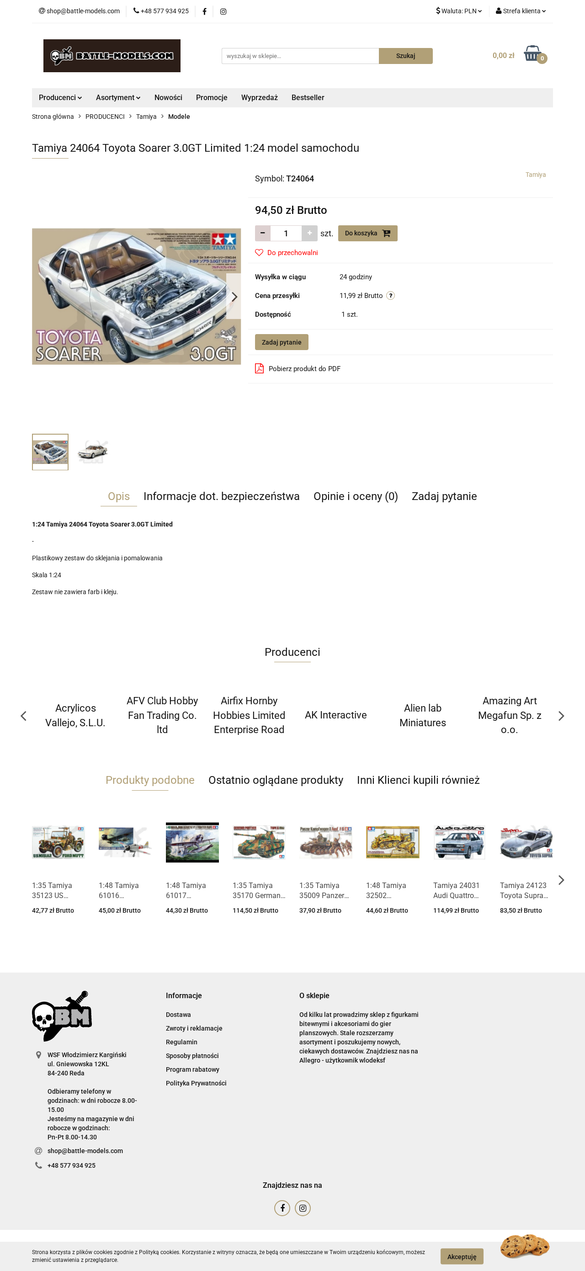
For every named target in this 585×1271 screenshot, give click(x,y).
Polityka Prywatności (196, 1083)
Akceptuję (462, 1256)
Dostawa (178, 1014)
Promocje (212, 97)
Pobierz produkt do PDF (304, 369)
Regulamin (181, 1042)
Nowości (168, 97)
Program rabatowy (192, 1069)
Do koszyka (362, 233)
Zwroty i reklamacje (194, 1028)
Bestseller (308, 97)
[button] (184, 996)
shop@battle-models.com (85, 1150)
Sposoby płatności (192, 1055)
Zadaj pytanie (282, 342)
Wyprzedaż (259, 97)
